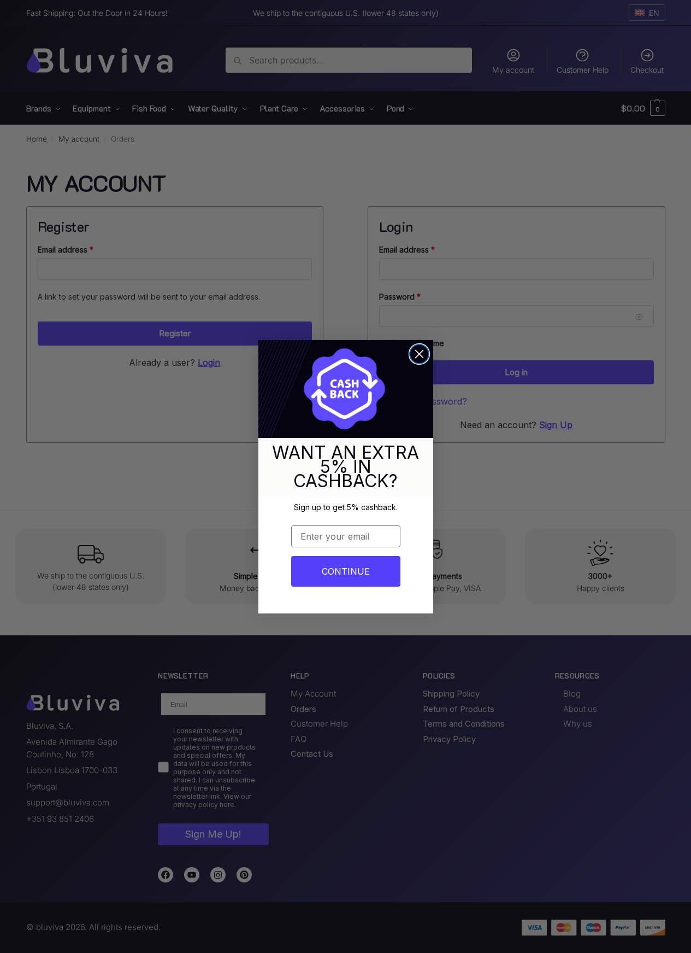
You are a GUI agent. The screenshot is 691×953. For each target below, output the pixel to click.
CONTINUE (346, 571)
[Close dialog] (419, 354)
